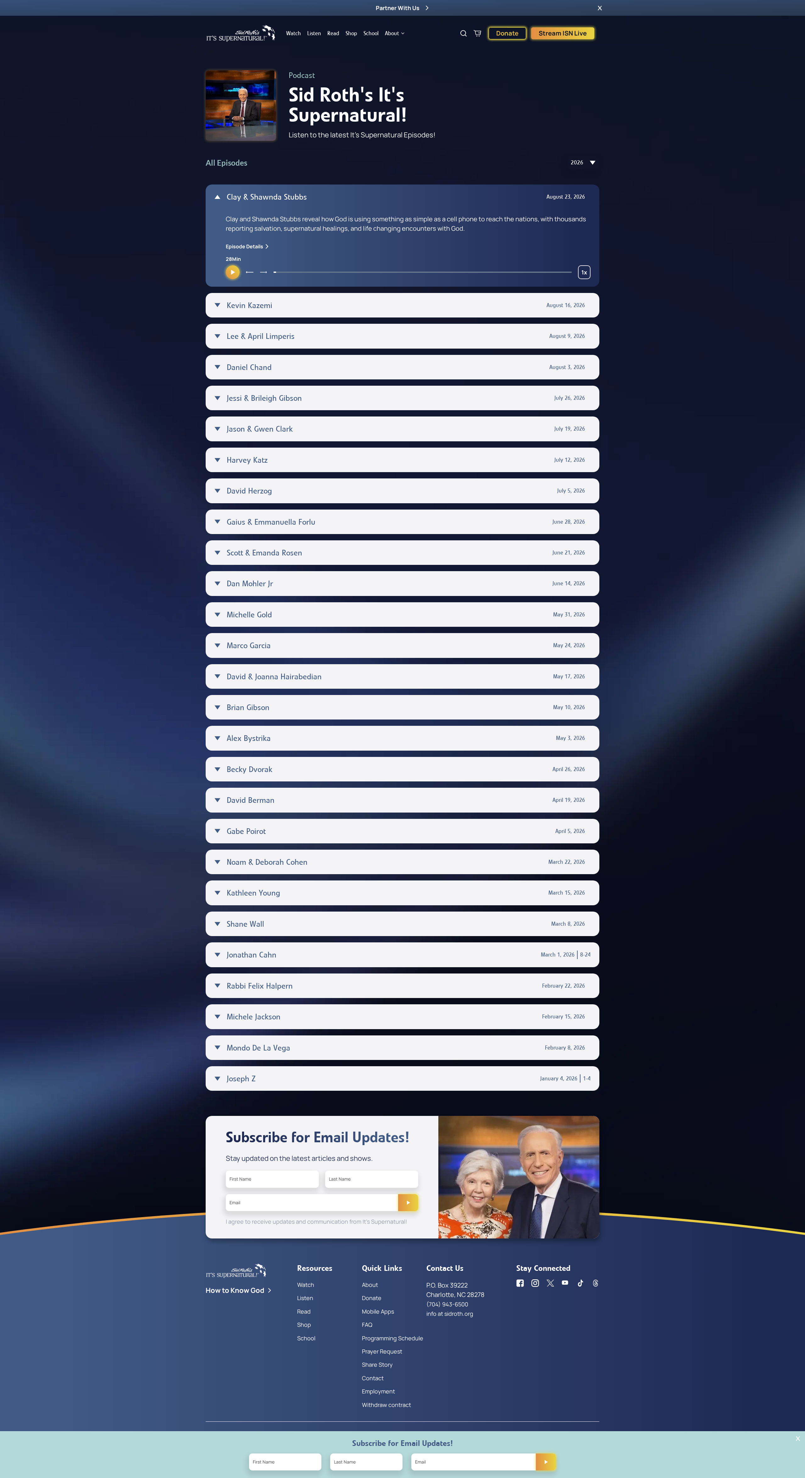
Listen (314, 33)
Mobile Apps (378, 1311)
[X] (550, 1283)
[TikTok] (580, 1283)
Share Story (377, 1364)
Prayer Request (382, 1351)
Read (333, 33)
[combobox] (583, 162)
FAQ (367, 1324)
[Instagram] (535, 1283)
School (371, 33)
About (392, 33)
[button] (599, 8)
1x (586, 273)
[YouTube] (565, 1283)
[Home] (241, 33)
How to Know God (235, 1290)
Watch (293, 33)
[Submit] (408, 1202)
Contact (373, 1378)
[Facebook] (520, 1283)
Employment (378, 1391)
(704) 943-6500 (447, 1304)
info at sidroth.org (449, 1313)
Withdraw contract (386, 1405)
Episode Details (244, 246)
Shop (351, 33)
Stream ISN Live (563, 33)
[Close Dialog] (798, 1438)
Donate (507, 33)
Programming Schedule (392, 1338)
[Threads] (595, 1283)
